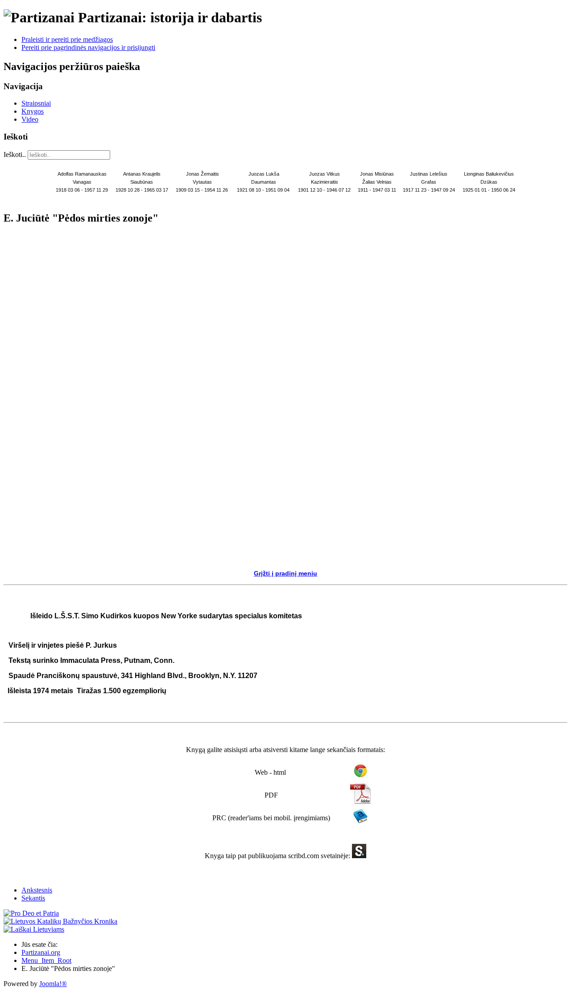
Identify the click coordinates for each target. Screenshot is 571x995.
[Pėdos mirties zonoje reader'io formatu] (360, 821)
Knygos (32, 111)
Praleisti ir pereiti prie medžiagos (67, 39)
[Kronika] (60, 921)
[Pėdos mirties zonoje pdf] (360, 802)
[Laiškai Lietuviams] (34, 929)
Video (29, 119)
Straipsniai (36, 103)
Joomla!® (53, 983)
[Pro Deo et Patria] (31, 913)
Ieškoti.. (15, 154)
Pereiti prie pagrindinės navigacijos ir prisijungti (88, 47)
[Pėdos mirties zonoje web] (360, 775)
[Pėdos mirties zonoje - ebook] (359, 855)
